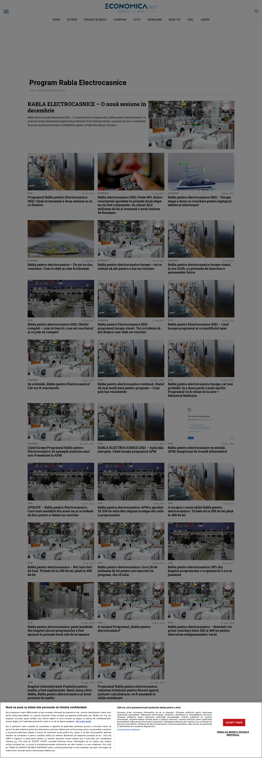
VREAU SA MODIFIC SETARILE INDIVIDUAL (233, 733)
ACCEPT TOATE (234, 722)
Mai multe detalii (83, 721)
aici (15, 741)
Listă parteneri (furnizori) (128, 730)
